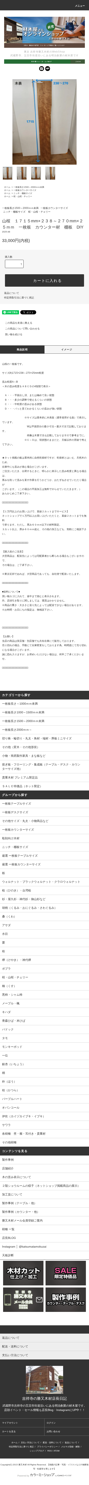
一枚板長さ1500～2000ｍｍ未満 (28, 187)
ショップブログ (37, 1451)
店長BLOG (9, 1237)
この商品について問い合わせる (22, 328)
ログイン (51, 1423)
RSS (49, 1451)
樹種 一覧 (8, 1229)
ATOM (56, 1451)
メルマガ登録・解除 (70, 1446)
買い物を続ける (13, 334)
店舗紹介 (8, 1168)
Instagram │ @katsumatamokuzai (24, 1246)
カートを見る (9, 1431)
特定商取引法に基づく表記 (19, 297)
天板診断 (8, 1255)
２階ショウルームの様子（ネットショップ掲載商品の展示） (41, 1185)
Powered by (23, 1475)
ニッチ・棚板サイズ (22, 193)
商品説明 (22, 349)
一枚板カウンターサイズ (24, 190)
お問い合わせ (53, 1431)
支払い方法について (30, 1442)
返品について (11, 293)
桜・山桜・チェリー (22, 196)
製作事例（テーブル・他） (19, 1203)
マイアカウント (10, 1423)
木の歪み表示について (16, 1177)
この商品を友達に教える (18, 322)
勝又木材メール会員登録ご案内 (22, 1220)
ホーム (7, 187)
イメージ (66, 349)
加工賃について (12, 1194)
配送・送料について (52, 1442)
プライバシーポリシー (47, 1446)
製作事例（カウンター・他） (21, 1211)
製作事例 (8, 1159)
